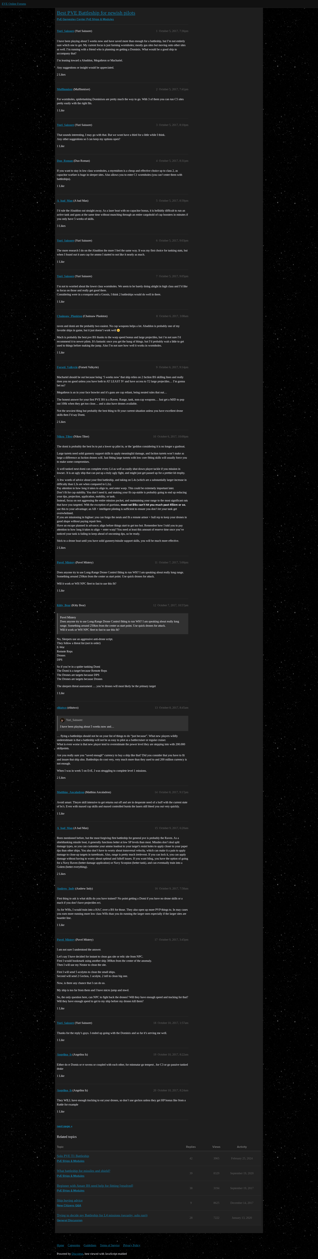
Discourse (77, 1253)
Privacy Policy (131, 1245)
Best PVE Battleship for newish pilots (96, 13)
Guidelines (90, 1245)
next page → (64, 1126)
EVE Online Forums (14, 3)
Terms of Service (110, 1245)
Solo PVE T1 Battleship (73, 1156)
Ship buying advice (70, 1200)
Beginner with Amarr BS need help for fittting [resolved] (95, 1185)
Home (60, 1245)
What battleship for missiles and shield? (83, 1171)
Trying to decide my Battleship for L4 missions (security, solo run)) (102, 1215)
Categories (74, 1245)
